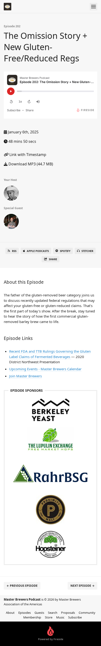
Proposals (68, 612)
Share (53, 259)
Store (48, 617)
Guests (39, 612)
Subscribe (75, 617)
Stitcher (87, 251)
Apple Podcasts (38, 251)
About (10, 612)
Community (87, 612)
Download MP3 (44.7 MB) (30, 164)
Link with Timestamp (27, 154)
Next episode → (82, 586)
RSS (14, 251)
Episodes (24, 612)
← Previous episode (22, 586)
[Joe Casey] (11, 222)
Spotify (65, 251)
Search (52, 612)
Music (60, 617)
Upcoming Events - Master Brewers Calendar (45, 369)
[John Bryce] (11, 194)
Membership (32, 617)
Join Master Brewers (25, 376)
